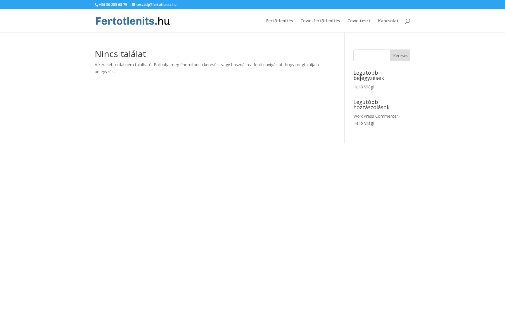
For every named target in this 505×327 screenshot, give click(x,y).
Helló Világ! (363, 87)
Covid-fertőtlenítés (320, 21)
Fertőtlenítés (279, 21)
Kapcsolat (388, 21)
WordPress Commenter (375, 116)
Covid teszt (359, 21)
